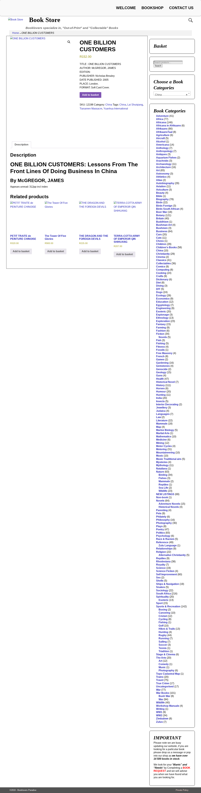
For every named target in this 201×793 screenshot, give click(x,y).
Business (161, 231)
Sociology (162, 590)
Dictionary (162, 279)
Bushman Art (164, 225)
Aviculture (162, 189)
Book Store (44, 19)
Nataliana (161, 468)
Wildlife (163, 491)
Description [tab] (21, 144)
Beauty (160, 192)
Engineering (163, 308)
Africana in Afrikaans (168, 125)
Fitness (160, 346)
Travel (159, 680)
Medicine (161, 439)
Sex (158, 577)
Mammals (161, 423)
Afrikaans (162, 128)
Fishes (163, 478)
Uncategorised (165, 686)
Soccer (163, 644)
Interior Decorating (167, 404)
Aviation (161, 186)
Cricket (163, 616)
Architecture (163, 167)
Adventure (162, 116)
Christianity (163, 253)
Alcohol (160, 141)
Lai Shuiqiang (135, 104)
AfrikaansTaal (164, 132)
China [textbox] (171, 94)
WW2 (159, 715)
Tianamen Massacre (91, 108)
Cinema (160, 257)
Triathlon (164, 651)
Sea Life (163, 487)
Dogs (159, 292)
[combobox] (172, 93)
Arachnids (162, 160)
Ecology (161, 295)
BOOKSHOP (152, 8)
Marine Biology (165, 430)
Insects (160, 401)
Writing (160, 709)
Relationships (164, 548)
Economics (163, 298)
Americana (162, 144)
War (158, 689)
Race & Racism (165, 539)
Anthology (162, 148)
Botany (160, 215)
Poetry (160, 529)
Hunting (161, 395)
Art (158, 170)
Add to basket (90, 95)
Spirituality (162, 596)
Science (161, 568)
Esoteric (161, 311)
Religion (161, 552)
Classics (161, 260)
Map (158, 427)
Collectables (163, 263)
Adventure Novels (169, 503)
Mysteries (162, 462)
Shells (159, 580)
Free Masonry (164, 353)
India (159, 398)
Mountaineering (165, 452)
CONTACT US (181, 8)
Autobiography (165, 183)
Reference (162, 542)
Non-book (162, 497)
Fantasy (161, 324)
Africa (159, 119)
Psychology (163, 536)
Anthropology (164, 151)
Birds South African (167, 209)
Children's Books (166, 247)
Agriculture (162, 135)
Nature (160, 471)
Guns (159, 375)
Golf (161, 625)
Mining (160, 443)
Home (15, 33)
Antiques (161, 154)
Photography (164, 523)
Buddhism (162, 221)
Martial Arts (162, 433)
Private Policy (182, 790)
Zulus (159, 722)
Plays (159, 526)
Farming (161, 327)
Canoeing (164, 612)
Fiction (160, 334)
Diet (158, 282)
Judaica (161, 411)
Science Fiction (165, 571)
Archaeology (163, 164)
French (160, 356)
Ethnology (162, 317)
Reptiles (163, 484)
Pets (158, 513)
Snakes (160, 587)
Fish (158, 340)
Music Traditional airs (168, 459)
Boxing (163, 609)
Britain (160, 218)
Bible (159, 196)
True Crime (162, 683)
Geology (161, 372)
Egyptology (163, 305)
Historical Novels (169, 507)
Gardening (162, 362)
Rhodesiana (163, 561)
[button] (69, 42)
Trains (159, 677)
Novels (163, 337)
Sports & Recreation (168, 606)
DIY (158, 289)
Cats (159, 237)
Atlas (159, 180)
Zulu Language (168, 545)
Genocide (162, 369)
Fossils (160, 350)
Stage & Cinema (165, 654)
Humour (161, 391)
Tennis (163, 648)
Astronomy (162, 173)
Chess (160, 241)
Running (164, 638)
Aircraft (160, 138)
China (108, 104)
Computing (162, 269)
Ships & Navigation (167, 584)
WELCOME (126, 8)
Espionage (162, 314)
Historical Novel (165, 382)
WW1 (159, 712)
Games (160, 359)
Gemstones (163, 366)
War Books (162, 693)
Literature (162, 420)
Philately (161, 516)
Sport (159, 603)
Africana (161, 122)
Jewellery (161, 407)
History (160, 385)
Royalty (160, 564)
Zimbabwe (162, 718)
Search (158, 66)
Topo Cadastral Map (168, 673)
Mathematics (163, 436)
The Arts (161, 657)
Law (158, 417)
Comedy (164, 664)
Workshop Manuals (167, 705)
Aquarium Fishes (166, 157)
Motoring (161, 449)
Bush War (164, 696)
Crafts (159, 276)
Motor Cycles (164, 446)
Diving (160, 285)
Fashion (161, 330)
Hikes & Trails (167, 628)
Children (161, 244)
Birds (159, 202)
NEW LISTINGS (165, 494)
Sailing (163, 641)
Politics (160, 532)
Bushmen (162, 228)
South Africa (163, 593)
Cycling (163, 619)
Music (159, 455)
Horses (160, 388)
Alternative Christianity (172, 555)
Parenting (162, 510)
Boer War (161, 212)
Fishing (160, 343)
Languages (163, 414)
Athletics (161, 176)
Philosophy (163, 519)
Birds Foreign (164, 205)
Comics (160, 266)
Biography (162, 199)
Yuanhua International (115, 108)
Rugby (163, 635)
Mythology (162, 465)
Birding (163, 475)
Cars (159, 234)
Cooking (161, 273)
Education (162, 301)
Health (160, 378)
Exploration (163, 321)
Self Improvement (166, 574)
